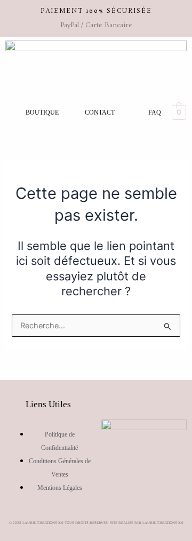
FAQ (154, 112)
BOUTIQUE (42, 112)
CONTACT (100, 112)
